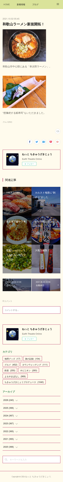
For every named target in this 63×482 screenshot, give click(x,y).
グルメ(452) (7, 122)
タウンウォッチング (35, 364)
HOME (7, 4)
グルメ (11, 364)
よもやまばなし (15, 376)
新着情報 (21, 4)
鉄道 (10, 370)
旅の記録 (32, 358)
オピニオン (28, 370)
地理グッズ (12, 358)
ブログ (35, 4)
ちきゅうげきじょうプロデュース (24, 381)
